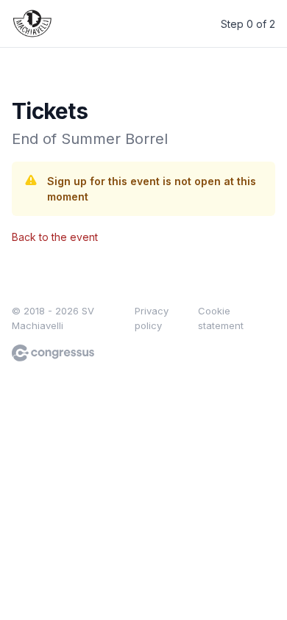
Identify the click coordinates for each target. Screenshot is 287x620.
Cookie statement (221, 318)
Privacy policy (152, 318)
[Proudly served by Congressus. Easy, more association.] (53, 353)
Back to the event (55, 237)
